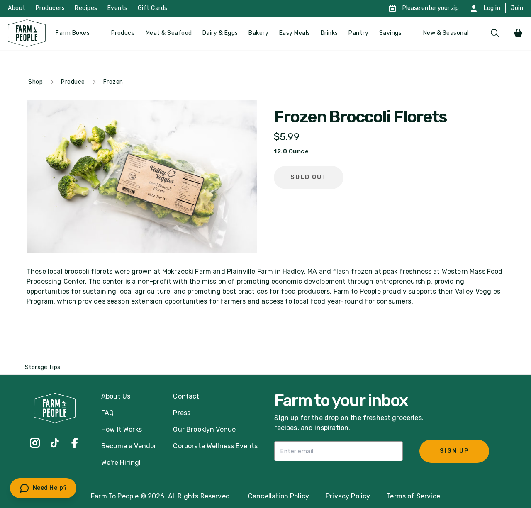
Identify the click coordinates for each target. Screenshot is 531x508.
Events (117, 8)
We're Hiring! (121, 463)
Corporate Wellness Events (215, 446)
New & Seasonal (446, 32)
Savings (390, 32)
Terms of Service (413, 496)
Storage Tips (42, 367)
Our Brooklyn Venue (204, 429)
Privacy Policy (348, 496)
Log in (492, 8)
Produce (123, 32)
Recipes (86, 8)
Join (517, 8)
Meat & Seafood (169, 32)
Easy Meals (294, 32)
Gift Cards (153, 8)
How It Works (121, 429)
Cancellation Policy (278, 496)
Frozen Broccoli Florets (360, 117)
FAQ (107, 413)
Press (181, 413)
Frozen (113, 81)
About (17, 8)
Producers (50, 8)
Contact (186, 396)
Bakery (258, 32)
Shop (35, 81)
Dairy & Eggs (220, 32)
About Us (115, 396)
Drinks (329, 32)
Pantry (358, 32)
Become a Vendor (128, 446)
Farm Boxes (73, 32)
